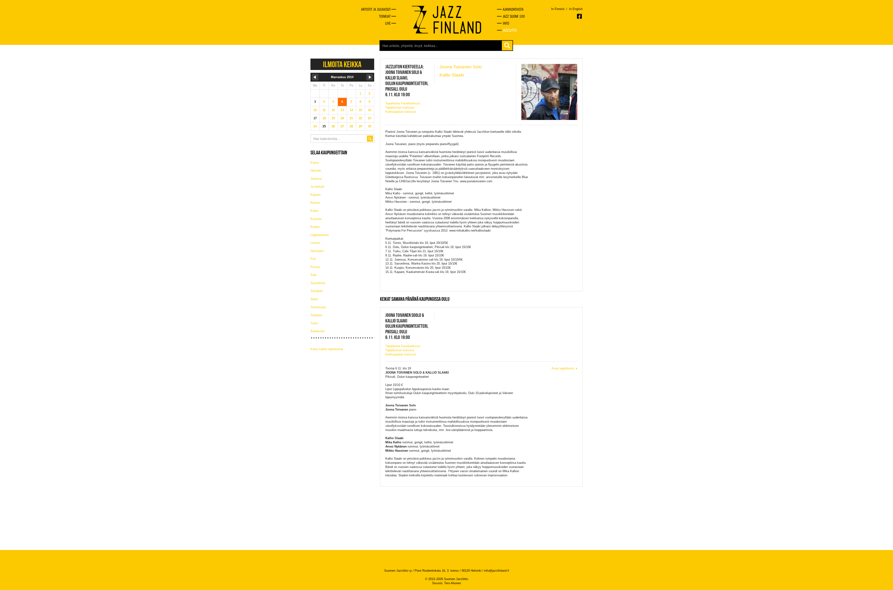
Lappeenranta (319, 235)
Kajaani (315, 194)
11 (324, 110)
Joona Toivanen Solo (461, 66)
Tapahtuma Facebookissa (402, 103)
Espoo (314, 162)
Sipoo (314, 299)
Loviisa (315, 243)
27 (342, 126)
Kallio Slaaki (452, 75)
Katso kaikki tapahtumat (326, 349)
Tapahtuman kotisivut (399, 107)
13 (342, 110)
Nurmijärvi (317, 251)
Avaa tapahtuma (563, 368)
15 (360, 110)
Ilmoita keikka (342, 64)
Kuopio (315, 227)
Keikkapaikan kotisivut (400, 111)
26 (333, 126)
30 (369, 126)
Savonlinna (317, 283)
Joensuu (316, 178)
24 (315, 126)
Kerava (315, 202)
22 (360, 118)
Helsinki (315, 170)
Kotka (314, 210)
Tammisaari (318, 307)
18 (324, 118)
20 (342, 118)
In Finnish (557, 9)
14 (351, 110)
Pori (313, 259)
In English (576, 9)
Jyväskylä (317, 186)
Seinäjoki (316, 291)
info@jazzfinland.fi (496, 570)
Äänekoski (317, 331)
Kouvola (315, 219)
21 (351, 118)
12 (333, 110)
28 (351, 126)
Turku (314, 323)
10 (315, 110)
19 (333, 118)
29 (360, 126)
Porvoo (315, 267)
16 (369, 110)
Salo (313, 275)
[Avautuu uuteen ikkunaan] (580, 16)
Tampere (316, 315)
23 (369, 118)
